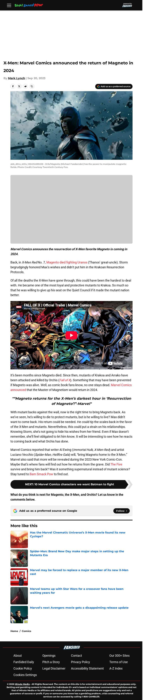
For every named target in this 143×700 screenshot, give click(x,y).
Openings (48, 655)
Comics (26, 631)
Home (14, 631)
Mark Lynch (16, 78)
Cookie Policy (22, 668)
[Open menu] (9, 5)
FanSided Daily (23, 662)
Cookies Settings (25, 675)
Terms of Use (118, 662)
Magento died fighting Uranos (66, 262)
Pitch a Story (51, 662)
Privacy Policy (80, 662)
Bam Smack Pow (41, 474)
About (17, 655)
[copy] (31, 86)
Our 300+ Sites (119, 655)
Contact (76, 655)
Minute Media (22, 684)
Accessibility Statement (87, 668)
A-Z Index (116, 668)
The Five (116, 464)
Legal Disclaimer (53, 668)
